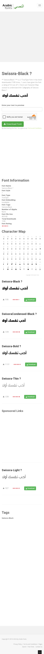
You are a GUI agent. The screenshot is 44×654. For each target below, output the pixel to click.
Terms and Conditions (35, 128)
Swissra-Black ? (12, 281)
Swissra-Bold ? (11, 346)
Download (31, 300)
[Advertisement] (22, 36)
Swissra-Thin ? (11, 378)
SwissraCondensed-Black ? (19, 314)
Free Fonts (31, 647)
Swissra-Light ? (12, 470)
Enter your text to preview (13, 105)
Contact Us (39, 647)
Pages (40, 644)
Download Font (14, 124)
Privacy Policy (17, 644)
